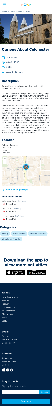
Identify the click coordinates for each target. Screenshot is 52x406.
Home (4, 11)
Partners (6, 304)
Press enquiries (9, 361)
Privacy (5, 336)
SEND (4, 321)
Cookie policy (8, 343)
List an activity (8, 307)
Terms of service (9, 339)
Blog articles (7, 314)
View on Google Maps (16, 189)
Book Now (26, 401)
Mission (5, 300)
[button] (4, 4)
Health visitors (8, 310)
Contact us (7, 358)
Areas (4, 317)
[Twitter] (12, 370)
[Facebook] (4, 370)
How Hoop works (10, 297)
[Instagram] (8, 370)
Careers (5, 365)
